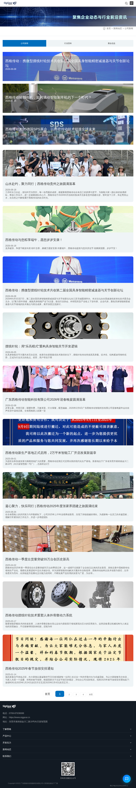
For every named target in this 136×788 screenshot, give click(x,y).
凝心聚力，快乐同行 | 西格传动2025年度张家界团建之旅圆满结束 (51, 506)
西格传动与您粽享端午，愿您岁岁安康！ (34, 240)
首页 (109, 28)
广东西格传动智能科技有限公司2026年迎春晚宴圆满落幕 (45, 399)
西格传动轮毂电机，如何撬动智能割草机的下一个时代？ (48, 97)
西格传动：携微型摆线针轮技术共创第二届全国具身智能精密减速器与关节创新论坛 (64, 290)
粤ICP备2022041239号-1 (119, 786)
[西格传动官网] (10, 3)
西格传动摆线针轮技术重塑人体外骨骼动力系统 (38, 615)
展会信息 (111, 43)
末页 (91, 694)
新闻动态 (117, 28)
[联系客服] (127, 779)
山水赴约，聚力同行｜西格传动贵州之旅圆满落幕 (40, 184)
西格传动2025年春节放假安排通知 (29, 668)
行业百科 (68, 43)
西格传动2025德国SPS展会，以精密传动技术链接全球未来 (50, 129)
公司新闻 (129, 28)
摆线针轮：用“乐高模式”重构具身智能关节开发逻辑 (41, 346)
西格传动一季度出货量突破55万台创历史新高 (37, 559)
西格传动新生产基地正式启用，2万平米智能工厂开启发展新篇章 (50, 453)
